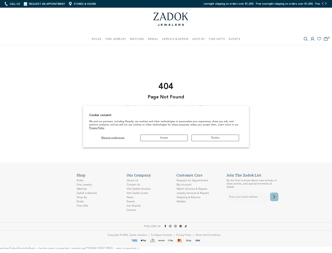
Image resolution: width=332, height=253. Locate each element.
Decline (215, 138)
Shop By (82, 197)
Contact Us (133, 184)
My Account (184, 184)
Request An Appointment (192, 180)
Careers (131, 210)
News (130, 197)
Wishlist (181, 201)
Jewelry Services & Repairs (193, 193)
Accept (164, 138)
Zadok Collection (87, 193)
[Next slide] (325, 4)
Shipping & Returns (188, 197)
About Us (132, 180)
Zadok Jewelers (171, 20)
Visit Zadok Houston (139, 189)
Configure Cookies (161, 235)
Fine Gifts (82, 205)
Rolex (80, 180)
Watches (82, 189)
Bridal (80, 201)
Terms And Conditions (208, 235)
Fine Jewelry (84, 184)
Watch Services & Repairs (192, 189)
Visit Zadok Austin (137, 193)
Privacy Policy (96, 128)
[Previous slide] (322, 4)
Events (131, 201)
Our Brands (134, 205)
